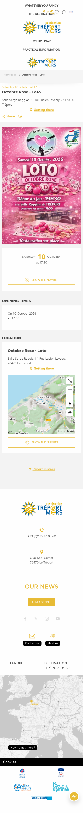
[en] (71, 12)
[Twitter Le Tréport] (36, 619)
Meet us (52, 643)
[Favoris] (57, 12)
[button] (63, 12)
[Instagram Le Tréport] (47, 619)
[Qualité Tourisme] (60, 773)
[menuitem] (41, 6)
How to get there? (22, 747)
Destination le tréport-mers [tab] (58, 665)
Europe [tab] (16, 663)
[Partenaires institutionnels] (22, 773)
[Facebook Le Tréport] (25, 619)
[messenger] (74, 800)
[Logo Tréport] (42, 509)
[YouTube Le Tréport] (57, 619)
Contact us (32, 643)
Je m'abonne (41, 602)
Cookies (9, 762)
